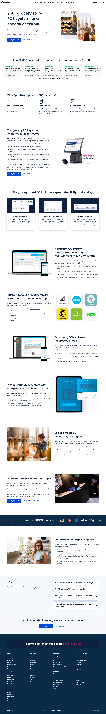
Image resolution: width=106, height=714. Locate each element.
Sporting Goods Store (12, 703)
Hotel (31, 668)
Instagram (53, 710)
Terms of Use (56, 673)
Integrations (50, 2)
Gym (31, 666)
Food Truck (32, 660)
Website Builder (79, 664)
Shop (72, 2)
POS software (33, 167)
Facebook (46, 710)
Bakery (32, 673)
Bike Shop (9, 662)
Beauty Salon (10, 660)
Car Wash (9, 656)
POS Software (79, 662)
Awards (78, 680)
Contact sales (79, 673)
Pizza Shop (32, 675)
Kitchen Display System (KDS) (60, 666)
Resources (59, 2)
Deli (8, 673)
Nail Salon (9, 690)
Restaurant (33, 677)
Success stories (79, 676)
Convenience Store (11, 664)
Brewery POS (33, 662)
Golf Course (10, 677)
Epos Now (5, 2)
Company (78, 684)
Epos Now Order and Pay (81, 660)
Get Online (55, 688)
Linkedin (59, 710)
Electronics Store (11, 668)
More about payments (31, 501)
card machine (29, 169)
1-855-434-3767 (72, 643)
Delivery (32, 664)
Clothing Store (10, 696)
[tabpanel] (20, 214)
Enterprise (9, 666)
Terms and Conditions (58, 680)
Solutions (35, 2)
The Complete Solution (58, 656)
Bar (31, 656)
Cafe (31, 658)
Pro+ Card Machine (57, 664)
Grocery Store (10, 698)
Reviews (55, 678)
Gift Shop (9, 694)
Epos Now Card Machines (59, 658)
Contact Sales (95, 2)
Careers (78, 678)
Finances (42, 2)
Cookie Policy (56, 684)
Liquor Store (10, 688)
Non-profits (9, 683)
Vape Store (9, 700)
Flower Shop (10, 675)
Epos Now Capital (80, 658)
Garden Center (10, 679)
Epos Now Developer (57, 682)
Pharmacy (9, 671)
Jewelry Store (10, 681)
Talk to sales (27, 40)
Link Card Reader (57, 662)
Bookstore (9, 686)
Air (54, 660)
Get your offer (14, 40)
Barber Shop (10, 658)
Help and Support (80, 682)
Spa (31, 679)
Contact (66, 2)
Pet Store (9, 692)
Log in (102, 2)
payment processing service (18, 483)
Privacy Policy (56, 676)
